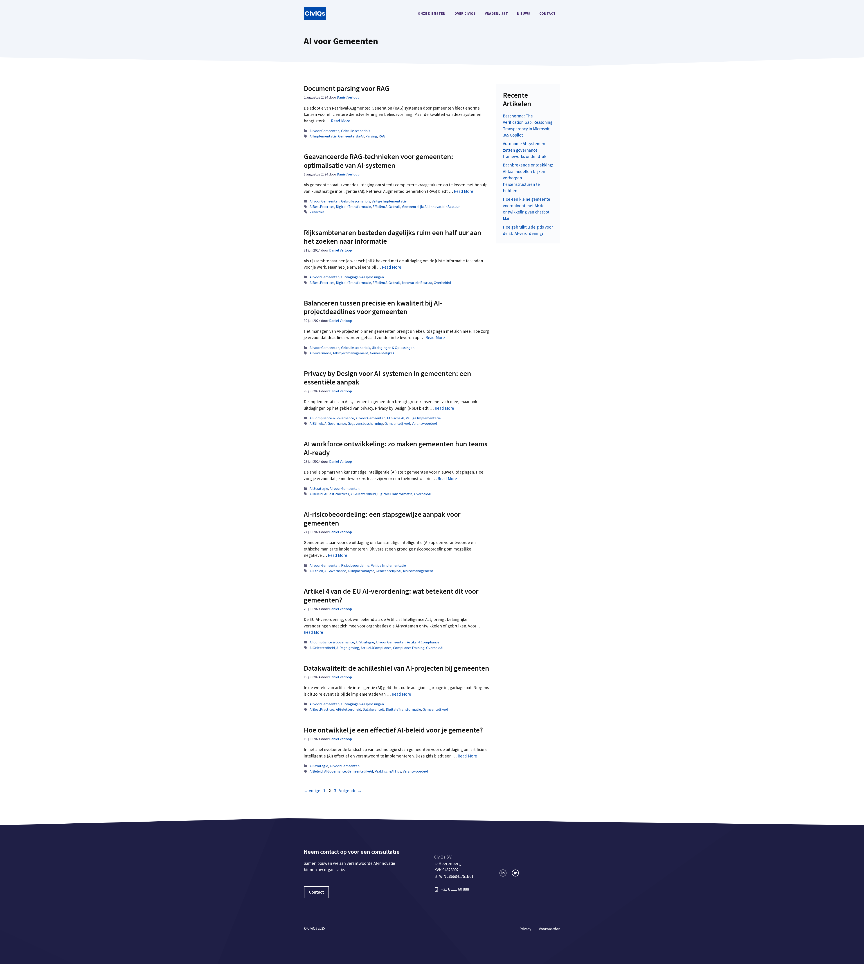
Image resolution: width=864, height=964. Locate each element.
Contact (547, 13)
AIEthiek (316, 423)
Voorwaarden (549, 928)
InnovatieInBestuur (444, 206)
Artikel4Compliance (376, 647)
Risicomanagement (418, 571)
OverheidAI (442, 282)
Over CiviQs (465, 13)
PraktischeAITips (388, 771)
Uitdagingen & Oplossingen (362, 277)
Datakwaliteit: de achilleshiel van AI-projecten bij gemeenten (396, 668)
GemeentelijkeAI (351, 136)
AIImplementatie (323, 136)
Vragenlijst (496, 13)
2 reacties (317, 212)
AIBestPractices (322, 206)
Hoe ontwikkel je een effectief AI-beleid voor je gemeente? (393, 730)
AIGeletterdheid (363, 494)
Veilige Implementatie (389, 201)
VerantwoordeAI (424, 423)
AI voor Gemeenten (325, 130)
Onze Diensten (432, 13)
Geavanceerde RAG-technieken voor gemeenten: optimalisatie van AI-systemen (378, 161)
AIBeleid (316, 494)
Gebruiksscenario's (355, 130)
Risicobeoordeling (355, 565)
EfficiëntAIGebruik (386, 206)
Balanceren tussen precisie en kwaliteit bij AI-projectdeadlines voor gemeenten (373, 307)
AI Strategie (319, 488)
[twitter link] (515, 873)
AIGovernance (320, 353)
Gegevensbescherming (365, 423)
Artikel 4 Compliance (423, 642)
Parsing (371, 136)
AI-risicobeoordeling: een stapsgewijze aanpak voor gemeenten (382, 518)
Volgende (350, 790)
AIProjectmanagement (350, 353)
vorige (312, 790)
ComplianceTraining (409, 647)
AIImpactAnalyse (361, 571)
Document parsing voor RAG (346, 88)
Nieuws (523, 13)
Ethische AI (395, 418)
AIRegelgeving (347, 647)
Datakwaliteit (373, 709)
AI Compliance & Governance (332, 418)
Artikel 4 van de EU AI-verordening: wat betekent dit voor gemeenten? (391, 595)
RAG (382, 136)
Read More (340, 121)
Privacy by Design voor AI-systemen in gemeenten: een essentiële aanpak (387, 377)
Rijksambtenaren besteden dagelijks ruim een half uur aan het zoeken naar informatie (392, 237)
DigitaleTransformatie (353, 206)
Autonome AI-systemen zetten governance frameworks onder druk (524, 150)
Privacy (525, 928)
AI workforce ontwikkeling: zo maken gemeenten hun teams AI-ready (395, 448)
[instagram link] (503, 873)
